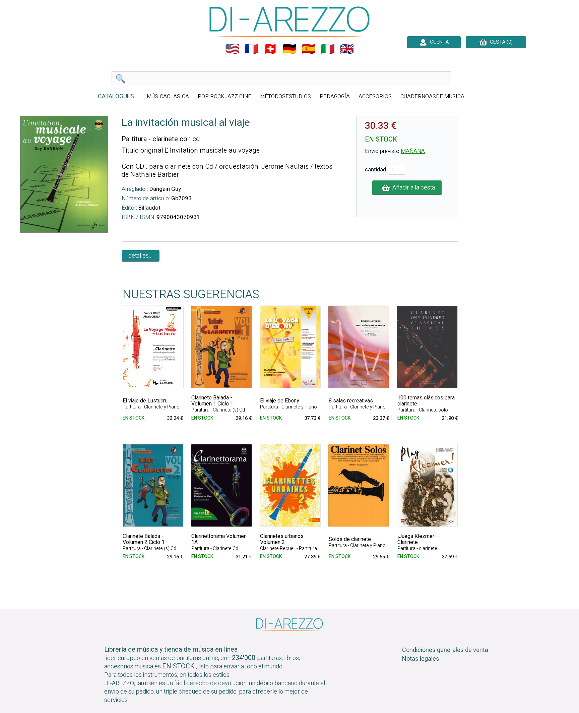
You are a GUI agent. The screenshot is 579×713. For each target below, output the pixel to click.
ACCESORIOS (375, 97)
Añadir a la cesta (412, 187)
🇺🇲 (232, 49)
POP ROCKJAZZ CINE (224, 97)
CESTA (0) (500, 42)
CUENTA (438, 42)
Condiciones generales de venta (445, 650)
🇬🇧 (347, 49)
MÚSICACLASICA (168, 97)
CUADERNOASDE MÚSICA (432, 97)
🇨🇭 (270, 49)
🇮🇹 (328, 49)
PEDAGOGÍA (335, 97)
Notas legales (420, 658)
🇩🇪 (289, 49)
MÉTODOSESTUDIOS (285, 97)
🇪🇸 (309, 49)
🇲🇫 (251, 49)
